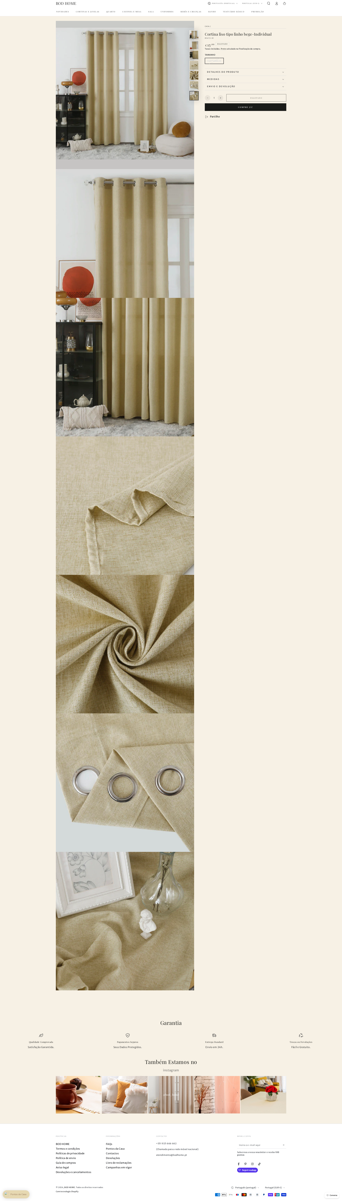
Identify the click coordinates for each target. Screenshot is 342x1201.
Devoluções (113, 1158)
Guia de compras (66, 1162)
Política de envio (66, 1158)
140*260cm (214, 61)
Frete (223, 49)
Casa (207, 26)
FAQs (109, 1144)
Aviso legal (62, 1167)
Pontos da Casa (115, 1148)
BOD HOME (63, 1144)
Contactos (112, 1153)
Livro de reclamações (119, 1162)
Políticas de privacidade (70, 1153)
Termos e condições (68, 1148)
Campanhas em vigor (119, 1167)
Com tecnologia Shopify (67, 1191)
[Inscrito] (284, 1145)
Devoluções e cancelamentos (73, 1172)
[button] (269, 3)
